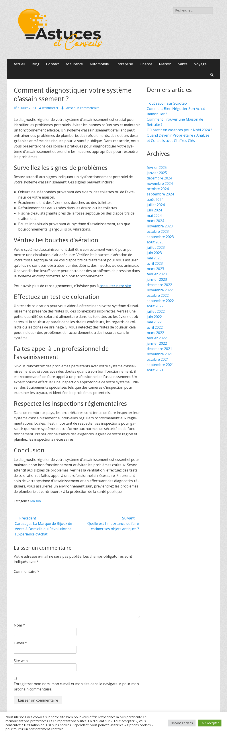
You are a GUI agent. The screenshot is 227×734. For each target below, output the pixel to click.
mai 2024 (154, 215)
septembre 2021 (160, 364)
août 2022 (155, 306)
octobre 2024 (158, 188)
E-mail (20, 643)
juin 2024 (154, 210)
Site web (21, 660)
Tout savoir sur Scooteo (167, 103)
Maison (165, 64)
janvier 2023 (157, 279)
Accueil (19, 64)
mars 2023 (155, 268)
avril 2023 (155, 263)
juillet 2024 (156, 204)
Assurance (74, 64)
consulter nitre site (115, 285)
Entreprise (124, 64)
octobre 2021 (158, 359)
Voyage (200, 64)
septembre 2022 (160, 300)
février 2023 (157, 274)
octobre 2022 (158, 295)
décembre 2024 (159, 178)
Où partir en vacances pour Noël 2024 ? (179, 129)
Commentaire (26, 571)
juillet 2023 (156, 247)
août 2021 (155, 370)
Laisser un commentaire (82, 108)
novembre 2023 (160, 226)
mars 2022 (155, 332)
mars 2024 (155, 220)
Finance (146, 64)
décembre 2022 (159, 284)
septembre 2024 (160, 194)
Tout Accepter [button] (209, 723)
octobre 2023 (158, 231)
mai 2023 (154, 258)
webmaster (50, 108)
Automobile (99, 64)
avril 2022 (155, 327)
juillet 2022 (156, 311)
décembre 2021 (159, 348)
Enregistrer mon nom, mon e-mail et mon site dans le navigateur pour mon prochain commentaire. (76, 686)
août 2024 (155, 199)
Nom (19, 625)
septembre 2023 (160, 236)
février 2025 (157, 167)
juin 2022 (154, 316)
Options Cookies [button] (182, 723)
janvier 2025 (157, 172)
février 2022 (157, 338)
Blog (35, 64)
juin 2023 (154, 252)
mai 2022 (154, 322)
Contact (52, 64)
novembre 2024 (160, 183)
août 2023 (155, 242)
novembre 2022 (160, 290)
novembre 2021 (160, 354)
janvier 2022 (157, 343)
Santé (183, 64)
